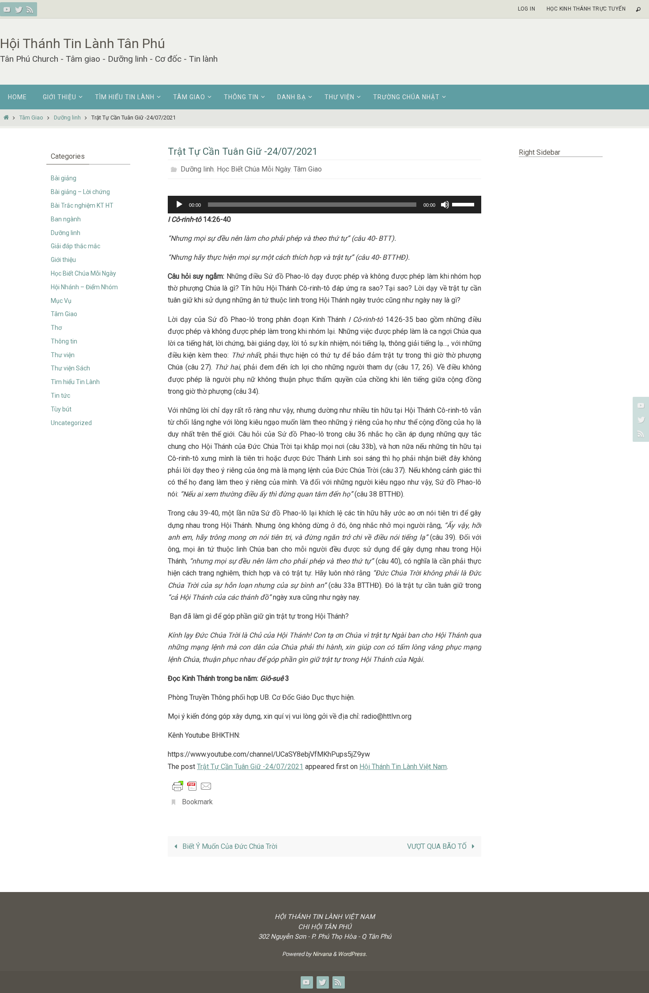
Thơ (56, 327)
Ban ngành (66, 219)
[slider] (464, 204)
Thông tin (64, 341)
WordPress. (352, 954)
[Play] (179, 204)
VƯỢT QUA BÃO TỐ (437, 846)
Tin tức (60, 395)
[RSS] (30, 9)
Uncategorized (71, 422)
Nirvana (322, 954)
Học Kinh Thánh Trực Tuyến (586, 9)
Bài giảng (63, 178)
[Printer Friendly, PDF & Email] (192, 785)
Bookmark (197, 802)
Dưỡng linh (67, 117)
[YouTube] (7, 9)
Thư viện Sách (70, 368)
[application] (324, 204)
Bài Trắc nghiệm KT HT (82, 205)
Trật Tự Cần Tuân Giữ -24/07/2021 (250, 766)
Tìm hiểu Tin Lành (75, 381)
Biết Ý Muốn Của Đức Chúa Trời (229, 846)
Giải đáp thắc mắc (75, 246)
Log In (526, 9)
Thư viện (63, 354)
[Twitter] (18, 9)
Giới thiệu (63, 259)
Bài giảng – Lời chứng (80, 191)
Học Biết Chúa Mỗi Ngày (254, 169)
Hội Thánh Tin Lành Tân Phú (82, 43)
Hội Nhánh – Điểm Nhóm (84, 287)
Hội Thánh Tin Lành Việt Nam (403, 766)
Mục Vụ (61, 300)
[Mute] (445, 204)
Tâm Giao (31, 117)
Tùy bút (61, 409)
